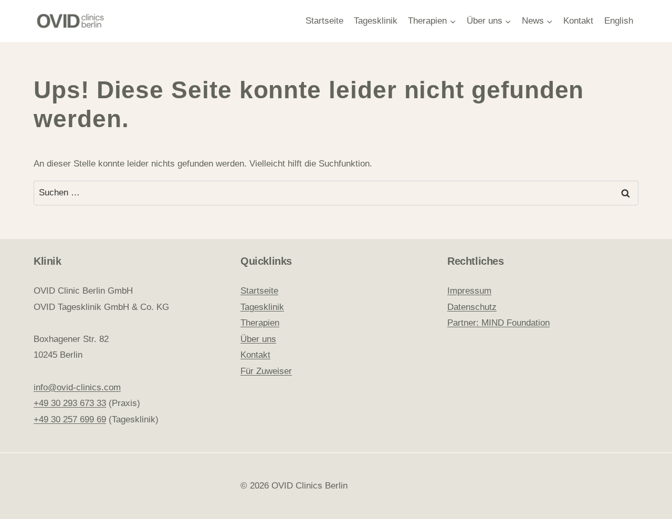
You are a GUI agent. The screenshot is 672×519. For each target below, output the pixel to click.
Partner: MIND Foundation (498, 323)
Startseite (324, 21)
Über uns (258, 339)
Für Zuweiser (266, 371)
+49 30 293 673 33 (70, 403)
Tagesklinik (375, 21)
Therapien (259, 323)
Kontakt (578, 21)
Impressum (469, 291)
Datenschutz (472, 307)
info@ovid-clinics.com (77, 387)
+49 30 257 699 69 (70, 419)
